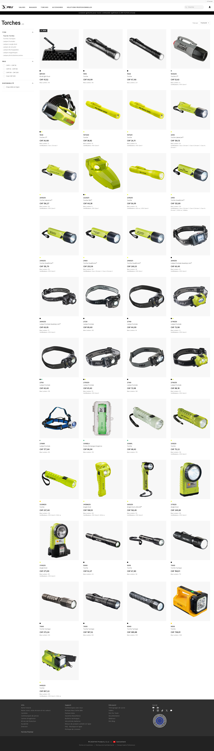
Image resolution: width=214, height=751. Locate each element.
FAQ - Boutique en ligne (73, 727)
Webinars (112, 718)
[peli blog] (171, 711)
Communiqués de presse (30, 716)
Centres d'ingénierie (28, 718)
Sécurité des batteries (73, 721)
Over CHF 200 (10, 76)
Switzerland (120, 742)
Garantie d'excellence (73, 716)
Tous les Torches (8, 36)
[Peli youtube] (153, 708)
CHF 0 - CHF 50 (11, 65)
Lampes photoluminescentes (13, 55)
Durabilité (24, 724)
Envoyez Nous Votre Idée (74, 710)
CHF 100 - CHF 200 (12, 73)
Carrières (24, 713)
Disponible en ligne (12, 87)
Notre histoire (26, 708)
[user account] (210, 7)
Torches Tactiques (9, 38)
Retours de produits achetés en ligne (78, 724)
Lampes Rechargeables (11, 50)
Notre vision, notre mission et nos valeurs (36, 710)
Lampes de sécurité (9, 47)
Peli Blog (112, 721)
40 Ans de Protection (28, 721)
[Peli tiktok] (162, 711)
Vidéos (111, 710)
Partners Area (70, 713)
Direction (24, 727)
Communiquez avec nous (74, 708)
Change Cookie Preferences (126, 745)
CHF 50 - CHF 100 (12, 69)
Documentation (114, 716)
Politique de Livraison (72, 729)
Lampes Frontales (9, 41)
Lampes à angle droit (10, 44)
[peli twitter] (167, 711)
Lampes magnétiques (10, 52)
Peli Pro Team (114, 713)
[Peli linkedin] (158, 708)
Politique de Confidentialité (105, 745)
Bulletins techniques (72, 718)
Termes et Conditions (86, 745)
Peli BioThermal (27, 732)
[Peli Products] (153, 711)
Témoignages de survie (117, 708)
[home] (7, 7)
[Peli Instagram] (158, 711)
